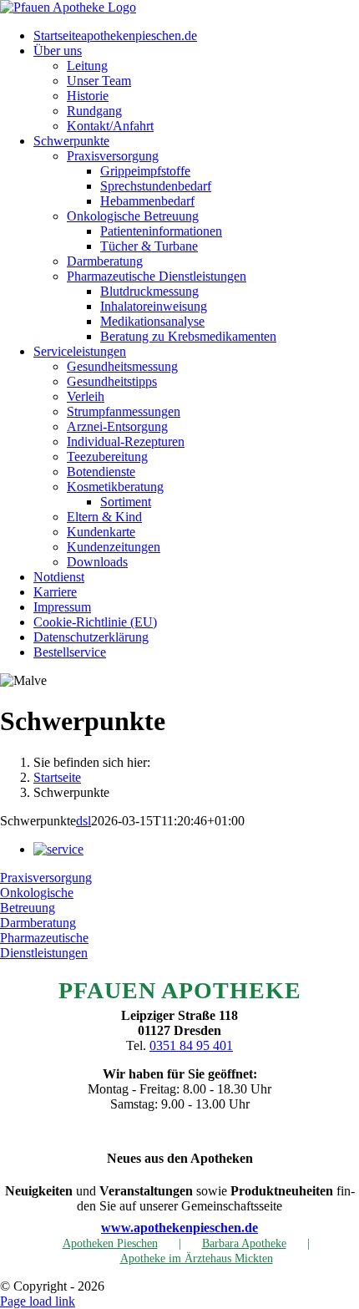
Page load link (37, 1301)
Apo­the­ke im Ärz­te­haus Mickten (196, 1258)
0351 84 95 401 (191, 1045)
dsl (83, 821)
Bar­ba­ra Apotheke (244, 1243)
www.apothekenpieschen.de (179, 1227)
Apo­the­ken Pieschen (110, 1243)
